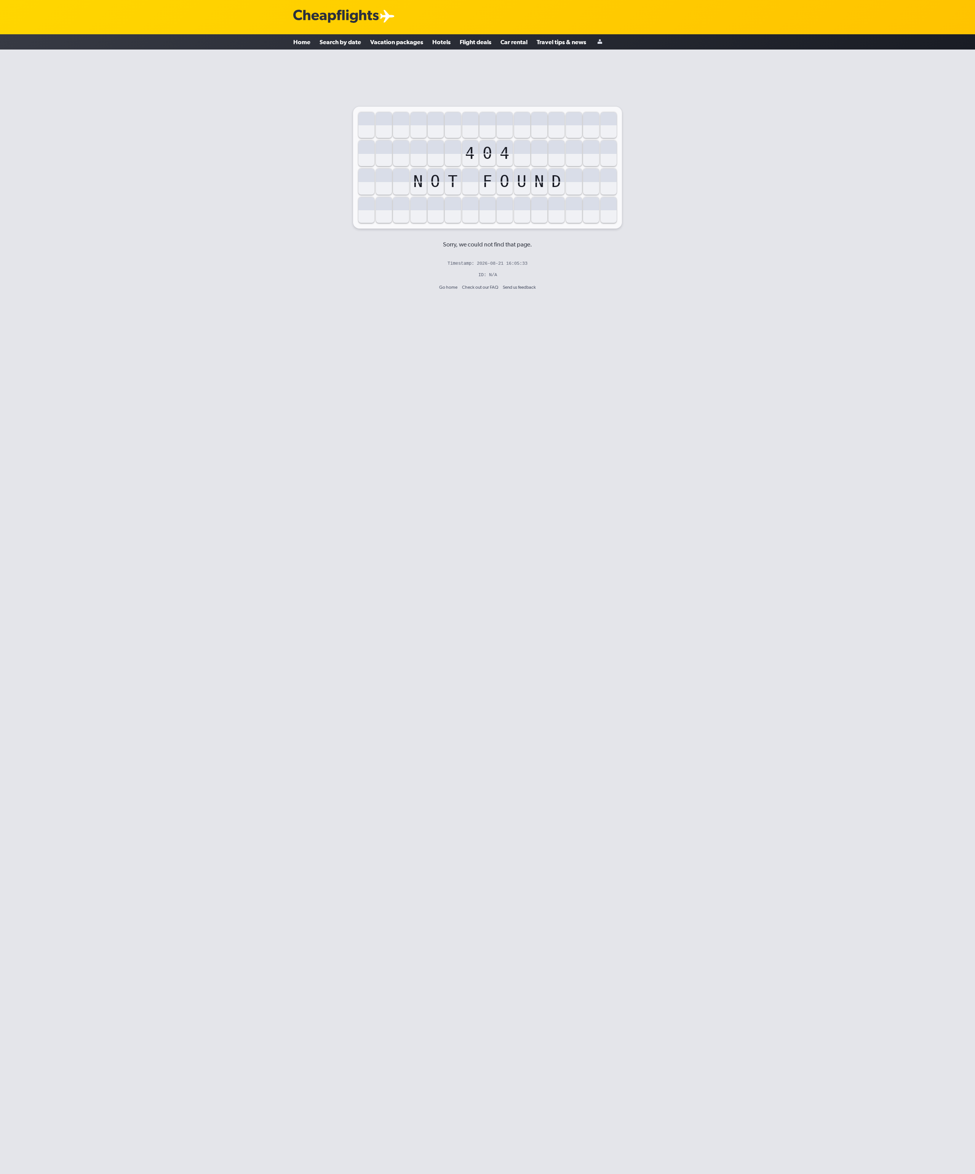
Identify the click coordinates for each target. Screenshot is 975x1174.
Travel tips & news (561, 41)
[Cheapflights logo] (336, 16)
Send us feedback (519, 287)
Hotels (441, 41)
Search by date (340, 41)
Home (301, 41)
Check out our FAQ (480, 287)
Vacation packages (396, 41)
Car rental (513, 41)
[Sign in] (600, 42)
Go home (448, 287)
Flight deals (475, 41)
